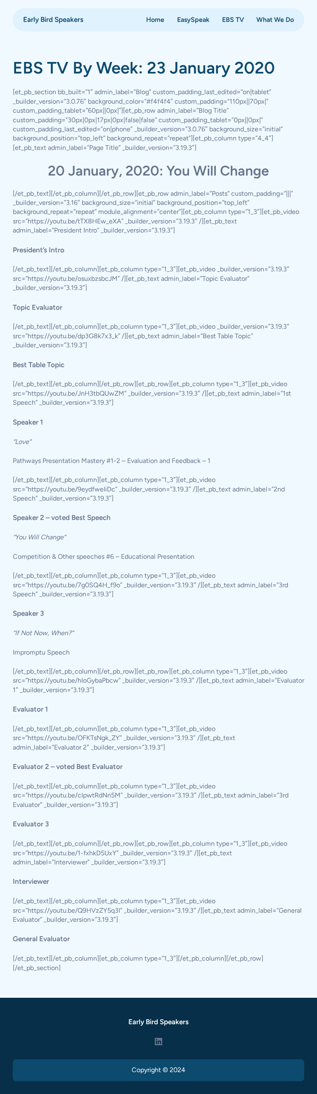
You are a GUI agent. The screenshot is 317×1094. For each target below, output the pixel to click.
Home (155, 20)
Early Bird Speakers (53, 19)
